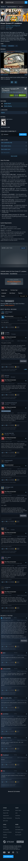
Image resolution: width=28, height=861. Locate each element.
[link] (13, 95)
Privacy (4, 827)
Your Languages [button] (8, 301)
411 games (7, 529)
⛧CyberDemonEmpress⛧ (11, 402)
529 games (7, 434)
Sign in (2, 77)
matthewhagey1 (8, 312)
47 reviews (7, 488)
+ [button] (16, 45)
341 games (7, 404)
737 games (7, 377)
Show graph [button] (22, 296)
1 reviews (6, 313)
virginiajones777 (9, 460)
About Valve (18, 810)
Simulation (11, 45)
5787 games (7, 334)
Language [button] (3, 293)
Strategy (4, 45)
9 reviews (13, 529)
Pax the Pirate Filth (9, 433)
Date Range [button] (12, 293)
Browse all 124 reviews (14, 791)
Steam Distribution (7, 818)
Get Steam (17, 827)
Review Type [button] (4, 290)
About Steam (6, 810)
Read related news (5, 149)
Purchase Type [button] (14, 290)
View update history (6, 146)
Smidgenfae (7, 587)
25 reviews (13, 404)
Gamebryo (8, 25)
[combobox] (15, 2)
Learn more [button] (23, 134)
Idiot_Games (8, 557)
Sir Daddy (7, 332)
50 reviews (13, 377)
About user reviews (5, 273)
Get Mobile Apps (8, 856)
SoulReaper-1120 (9, 487)
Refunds (5, 837)
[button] (3, 6)
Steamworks (6, 815)
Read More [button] (23, 361)
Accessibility (6, 829)
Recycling (17, 818)
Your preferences (13, 273)
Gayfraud (7, 375)
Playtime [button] (20, 293)
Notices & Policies (7, 832)
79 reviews (13, 334)
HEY (6, 528)
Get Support (18, 832)
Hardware (17, 815)
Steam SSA (5, 813)
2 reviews (6, 462)
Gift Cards (5, 820)
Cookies (5, 834)
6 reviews (13, 434)
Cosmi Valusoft (9, 27)
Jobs (16, 813)
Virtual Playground (15, 25)
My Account (18, 834)
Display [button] (3, 296)
